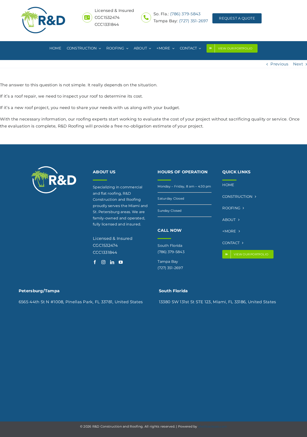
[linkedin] (112, 262)
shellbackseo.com (212, 426)
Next (298, 64)
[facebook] (95, 262)
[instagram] (103, 262)
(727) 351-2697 (193, 20)
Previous (279, 64)
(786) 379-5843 (185, 13)
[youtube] (121, 262)
